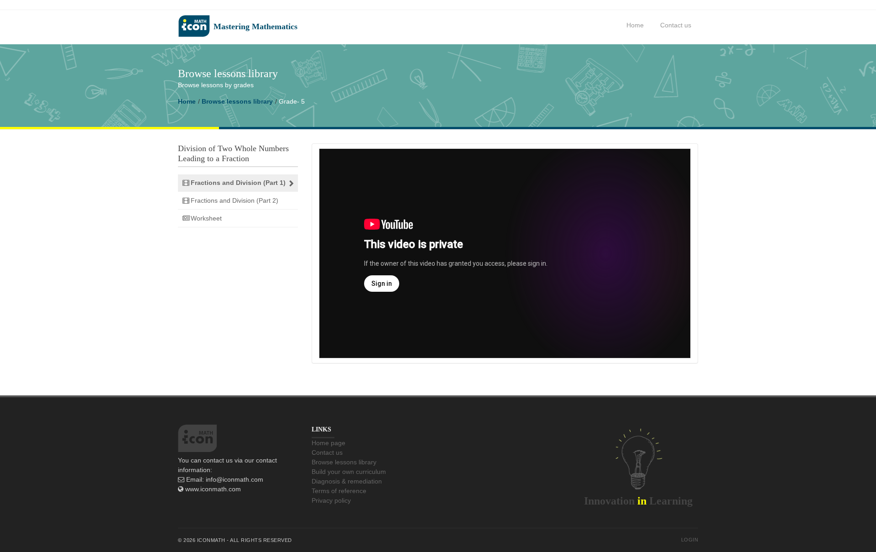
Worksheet (206, 218)
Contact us (675, 25)
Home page (328, 443)
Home (635, 25)
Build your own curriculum (349, 471)
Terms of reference (339, 490)
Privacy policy (331, 500)
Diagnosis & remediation (347, 481)
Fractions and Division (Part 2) (234, 200)
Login (690, 539)
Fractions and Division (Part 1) (238, 182)
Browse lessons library (237, 101)
